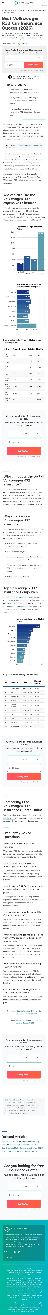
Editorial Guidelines (12, 1100)
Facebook (15, 1252)
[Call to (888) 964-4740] (44, 3)
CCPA (28, 1275)
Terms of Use (39, 70)
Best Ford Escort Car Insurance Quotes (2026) (20, 1141)
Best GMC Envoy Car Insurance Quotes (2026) (20, 1145)
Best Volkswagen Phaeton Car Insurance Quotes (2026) (29, 1012)
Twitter (19, 1252)
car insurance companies (16, 606)
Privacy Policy (29, 1272)
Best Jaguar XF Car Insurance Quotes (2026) (19, 1151)
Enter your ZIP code (26, 177)
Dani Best (25, 76)
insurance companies (18, 597)
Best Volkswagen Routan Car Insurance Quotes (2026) (23, 1021)
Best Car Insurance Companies (15, 10)
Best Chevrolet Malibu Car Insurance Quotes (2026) (22, 1148)
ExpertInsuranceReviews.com (16, 1270)
